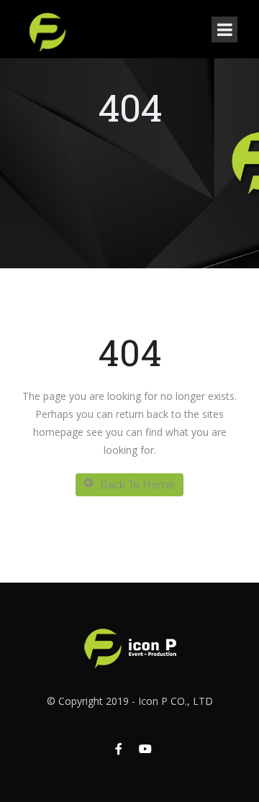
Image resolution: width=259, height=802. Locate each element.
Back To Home (137, 484)
